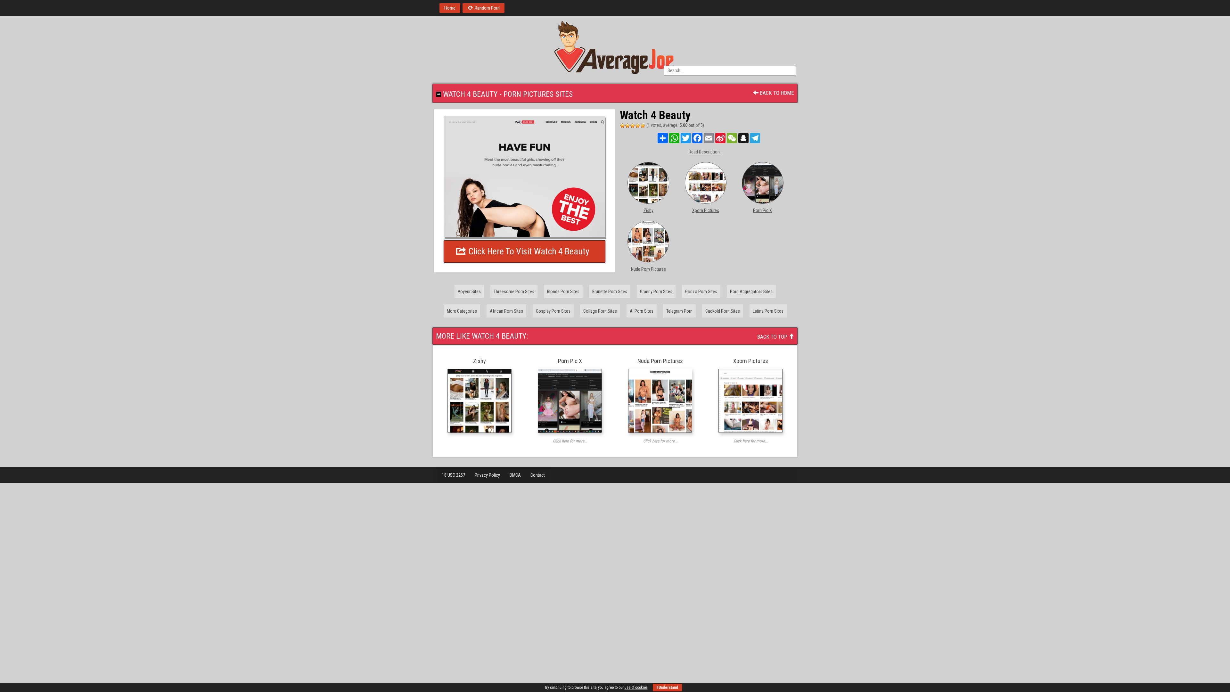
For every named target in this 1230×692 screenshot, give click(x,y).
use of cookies (636, 687)
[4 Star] (637, 125)
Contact (537, 475)
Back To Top (773, 337)
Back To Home (776, 93)
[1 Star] (622, 125)
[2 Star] (627, 125)
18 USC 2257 (453, 475)
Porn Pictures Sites (538, 94)
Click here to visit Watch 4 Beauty (527, 251)
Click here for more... (570, 441)
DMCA (515, 475)
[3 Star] (632, 125)
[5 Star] (642, 125)
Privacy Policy (487, 475)
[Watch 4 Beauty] (524, 176)
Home (449, 8)
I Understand (667, 687)
